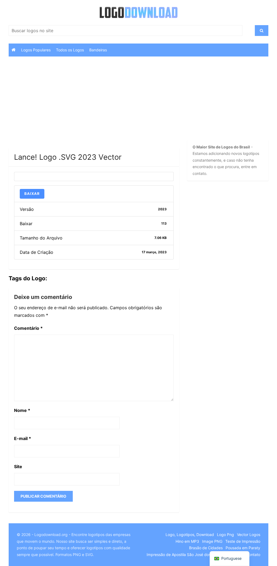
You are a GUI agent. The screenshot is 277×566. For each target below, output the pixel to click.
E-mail (22, 438)
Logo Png (225, 534)
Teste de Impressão (242, 541)
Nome (22, 410)
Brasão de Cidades (206, 547)
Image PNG (212, 541)
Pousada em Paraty (243, 547)
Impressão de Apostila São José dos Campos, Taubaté (195, 554)
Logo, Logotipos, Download (190, 534)
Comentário (28, 328)
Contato (253, 554)
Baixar (32, 193)
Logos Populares (36, 50)
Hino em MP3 (187, 541)
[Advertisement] (93, 108)
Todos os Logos (70, 50)
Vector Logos (248, 534)
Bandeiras (98, 50)
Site (18, 466)
